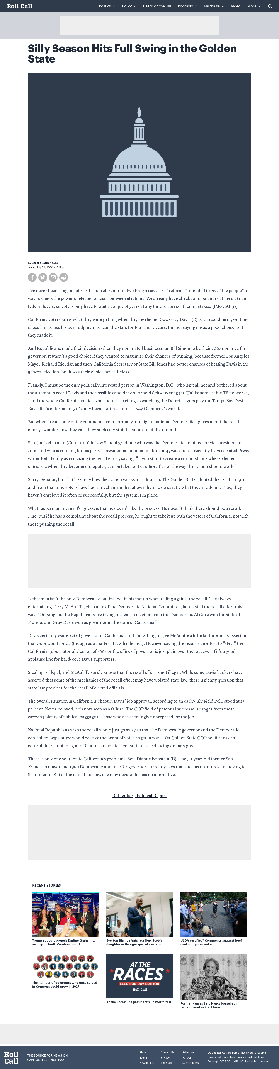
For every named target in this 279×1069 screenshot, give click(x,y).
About (143, 1052)
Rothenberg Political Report (139, 796)
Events (144, 1057)
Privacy (165, 1057)
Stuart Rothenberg (45, 263)
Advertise (188, 1052)
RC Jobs (186, 1057)
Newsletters (147, 1063)
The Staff (166, 1063)
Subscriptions (190, 1063)
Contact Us (167, 1052)
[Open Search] (270, 6)
